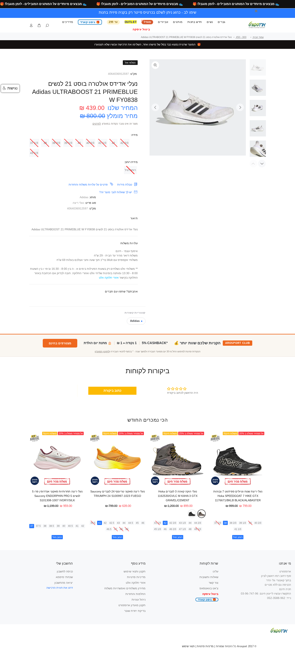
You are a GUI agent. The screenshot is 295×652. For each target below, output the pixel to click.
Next (240, 107)
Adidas (84, 197)
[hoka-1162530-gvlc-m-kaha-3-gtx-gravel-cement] (201, 514)
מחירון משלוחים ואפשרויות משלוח (124, 588)
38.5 (51, 526)
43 (118, 523)
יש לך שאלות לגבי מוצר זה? (115, 192)
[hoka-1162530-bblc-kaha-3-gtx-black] (192, 514)
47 (115, 529)
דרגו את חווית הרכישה (59, 587)
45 (137, 523)
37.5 (38, 526)
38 (45, 143)
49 (126, 529)
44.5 (130, 523)
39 (58, 526)
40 (79, 143)
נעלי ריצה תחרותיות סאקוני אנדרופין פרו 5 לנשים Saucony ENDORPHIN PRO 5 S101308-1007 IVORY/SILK (57, 496)
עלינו (215, 571)
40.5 (93, 523)
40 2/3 (90, 143)
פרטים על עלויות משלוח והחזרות (88, 184)
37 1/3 (34, 143)
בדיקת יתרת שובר (134, 610)
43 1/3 (34, 153)
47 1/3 (182, 529)
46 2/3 (172, 529)
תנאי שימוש (188, 646)
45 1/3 (157, 529)
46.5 (109, 529)
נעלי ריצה (78, 202)
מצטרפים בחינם (60, 343)
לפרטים (97, 123)
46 (165, 529)
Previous (155, 107)
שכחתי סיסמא (64, 577)
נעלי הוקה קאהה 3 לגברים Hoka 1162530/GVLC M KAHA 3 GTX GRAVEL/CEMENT (177, 496)
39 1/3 (68, 143)
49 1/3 (197, 529)
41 (99, 523)
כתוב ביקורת (112, 390)
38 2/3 (56, 143)
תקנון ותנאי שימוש (134, 571)
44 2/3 (197, 523)
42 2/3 (124, 143)
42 (113, 143)
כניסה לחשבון (65, 571)
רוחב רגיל (130, 170)
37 (31, 526)
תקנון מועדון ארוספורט (131, 605)
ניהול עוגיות (138, 599)
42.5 (111, 523)
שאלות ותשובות (208, 577)
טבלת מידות (124, 184)
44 (190, 523)
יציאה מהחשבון (63, 582)
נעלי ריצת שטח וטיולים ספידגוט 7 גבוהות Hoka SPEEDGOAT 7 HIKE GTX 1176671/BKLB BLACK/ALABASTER (237, 496)
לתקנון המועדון (102, 351)
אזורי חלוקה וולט (135, 582)
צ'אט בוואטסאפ (208, 588)
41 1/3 (102, 143)
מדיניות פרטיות (136, 577)
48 (190, 529)
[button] (10, 88)
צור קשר (213, 582)
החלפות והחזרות (135, 594)
